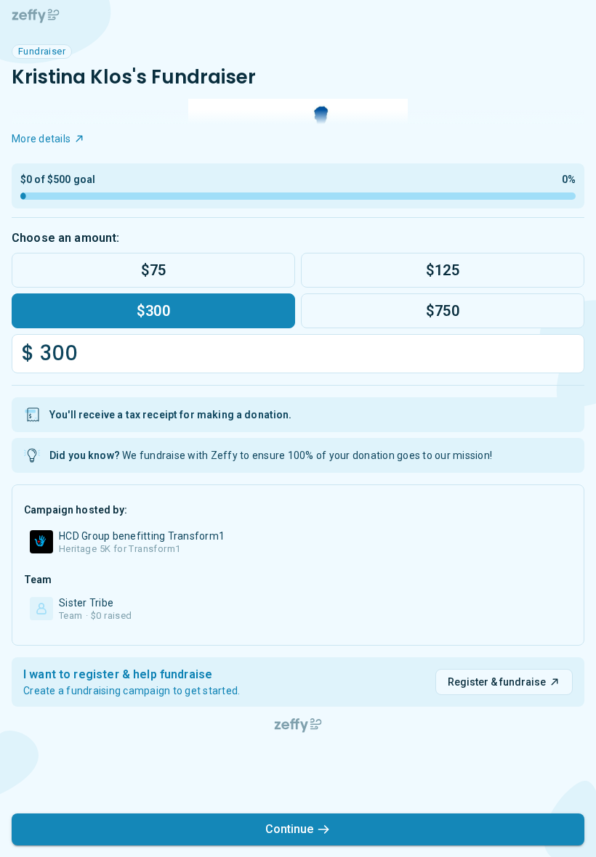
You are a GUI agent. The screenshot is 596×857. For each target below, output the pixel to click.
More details (41, 139)
